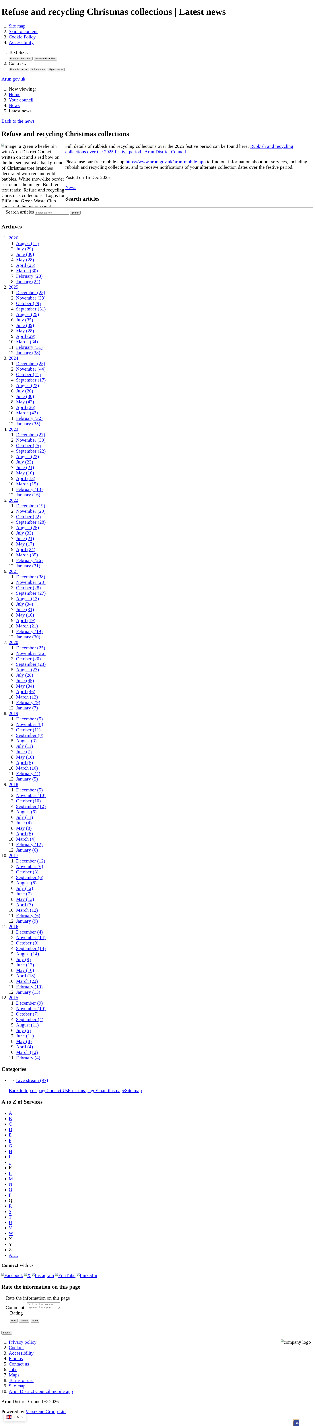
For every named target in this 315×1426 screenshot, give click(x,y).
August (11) (27, 243)
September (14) (31, 948)
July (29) (24, 248)
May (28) (25, 259)
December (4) (29, 932)
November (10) (31, 795)
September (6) (29, 877)
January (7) (27, 708)
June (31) (25, 609)
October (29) (28, 303)
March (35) (27, 555)
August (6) (26, 811)
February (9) (28, 702)
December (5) (29, 718)
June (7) (24, 751)
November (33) (31, 298)
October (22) (28, 516)
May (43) (25, 401)
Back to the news (17, 121)
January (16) (28, 494)
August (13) (27, 598)
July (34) (24, 604)
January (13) (28, 992)
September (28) (31, 522)
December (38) (30, 576)
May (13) (25, 899)
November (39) (31, 440)
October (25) (28, 445)
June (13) (25, 964)
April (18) (25, 975)
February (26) (29, 560)
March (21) (27, 626)
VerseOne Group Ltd (46, 1411)
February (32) (29, 418)
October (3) (27, 872)
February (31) (29, 347)
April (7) (24, 904)
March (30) (27, 270)
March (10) (27, 768)
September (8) (29, 735)
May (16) (25, 615)
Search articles (20, 212)
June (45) (25, 680)
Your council (21, 100)
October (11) (28, 729)
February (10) (29, 986)
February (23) (29, 276)
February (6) (28, 915)
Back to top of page (27, 1090)
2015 (13, 997)
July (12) (24, 888)
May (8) (24, 828)
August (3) (26, 740)
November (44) (31, 369)
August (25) (27, 314)
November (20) (31, 511)
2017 (13, 855)
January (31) (28, 565)
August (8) (26, 882)
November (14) (31, 937)
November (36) (31, 653)
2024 (13, 358)
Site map (17, 26)
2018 (13, 784)
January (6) (27, 850)
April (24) (25, 549)
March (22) (27, 981)
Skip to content (23, 31)
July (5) (23, 1030)
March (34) (27, 341)
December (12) (30, 861)
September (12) (31, 806)
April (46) (25, 691)
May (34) (25, 686)
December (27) (30, 434)
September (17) (31, 380)
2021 (13, 571)
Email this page (110, 1090)
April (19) (25, 620)
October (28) (28, 587)
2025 (13, 287)
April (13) (25, 478)
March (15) (27, 483)
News (14, 105)
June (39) (25, 325)
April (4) (24, 1046)
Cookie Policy (22, 37)
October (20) (28, 658)
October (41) (28, 374)
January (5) (27, 779)
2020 (13, 642)
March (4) (26, 839)
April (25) (25, 265)
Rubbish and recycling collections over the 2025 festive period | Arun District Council (179, 149)
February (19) (29, 631)
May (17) (25, 544)
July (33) (24, 533)
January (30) (28, 636)
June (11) (25, 1035)
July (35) (24, 319)
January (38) (28, 352)
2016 (13, 926)
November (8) (29, 724)
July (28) (24, 675)
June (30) (25, 254)
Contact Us (57, 1090)
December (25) (30, 292)
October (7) (27, 1014)
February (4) (28, 773)
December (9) (29, 1003)
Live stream (32, 1080)
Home (14, 94)
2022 (13, 500)
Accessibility (21, 42)
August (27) (27, 669)
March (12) (27, 697)
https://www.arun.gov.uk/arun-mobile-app (166, 161)
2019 (13, 713)
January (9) (27, 921)
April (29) (25, 336)
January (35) (28, 423)
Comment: (16, 1307)
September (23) (31, 664)
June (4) (24, 822)
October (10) (28, 800)
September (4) (29, 1019)
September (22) (31, 451)
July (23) (24, 462)
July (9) (23, 959)
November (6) (29, 866)
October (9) (27, 943)
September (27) (31, 593)
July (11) (24, 746)
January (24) (28, 281)
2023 (13, 429)
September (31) (31, 309)
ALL (13, 1255)
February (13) (29, 489)
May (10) (25, 473)
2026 (13, 237)
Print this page (81, 1090)
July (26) (24, 391)
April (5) (24, 762)
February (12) (29, 844)
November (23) (31, 582)
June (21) (25, 467)
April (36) (25, 407)
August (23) (27, 385)
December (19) (30, 505)
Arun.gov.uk (13, 79)
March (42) (27, 412)
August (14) (27, 953)
